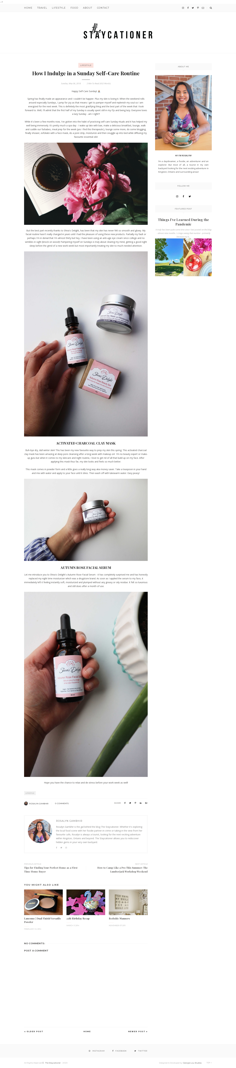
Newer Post (136, 1032)
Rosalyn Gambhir (38, 803)
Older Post (35, 1032)
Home (28, 7)
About (87, 7)
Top (208, 1063)
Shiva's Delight (71, 230)
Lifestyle (59, 7)
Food (74, 7)
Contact (103, 7)
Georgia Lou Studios (192, 1063)
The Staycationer (53, 1063)
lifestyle (86, 65)
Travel (42, 7)
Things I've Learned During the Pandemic (183, 221)
